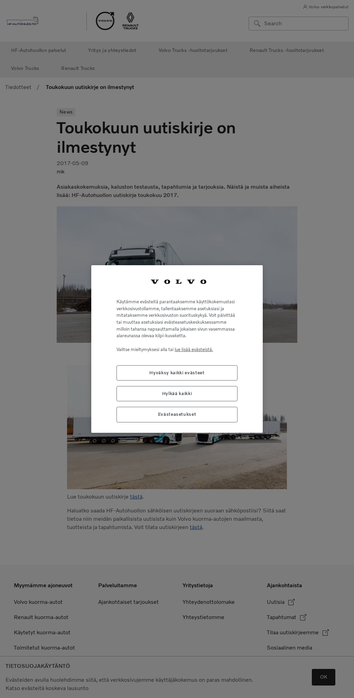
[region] (177, 348)
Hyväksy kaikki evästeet (176, 372)
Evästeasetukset (177, 414)
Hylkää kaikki (177, 393)
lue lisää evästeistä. (194, 349)
